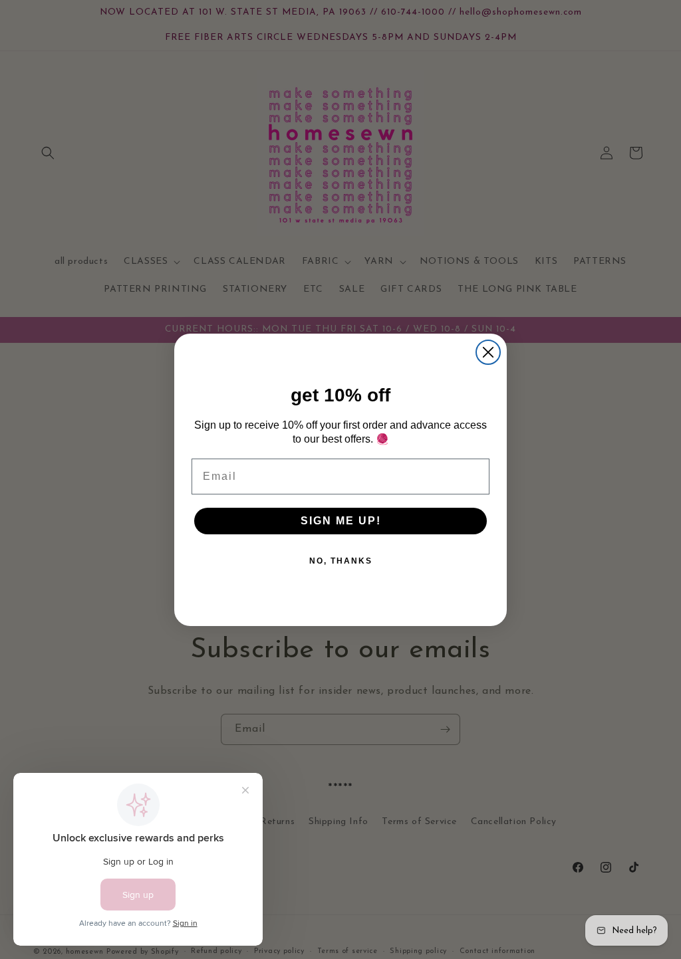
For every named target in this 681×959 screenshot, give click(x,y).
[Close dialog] (488, 352)
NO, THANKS (340, 561)
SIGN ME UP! (341, 520)
